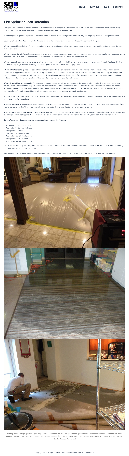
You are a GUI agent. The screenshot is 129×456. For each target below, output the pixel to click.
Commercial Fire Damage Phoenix (63, 434)
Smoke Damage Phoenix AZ (65, 439)
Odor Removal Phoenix (113, 436)
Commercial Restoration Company (92, 434)
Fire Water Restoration (29, 436)
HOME (82, 7)
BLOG (106, 7)
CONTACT (118, 7)
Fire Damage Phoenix (49, 436)
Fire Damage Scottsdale (68, 436)
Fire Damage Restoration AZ (91, 436)
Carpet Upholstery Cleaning (37, 434)
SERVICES (94, 7)
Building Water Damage (16, 434)
